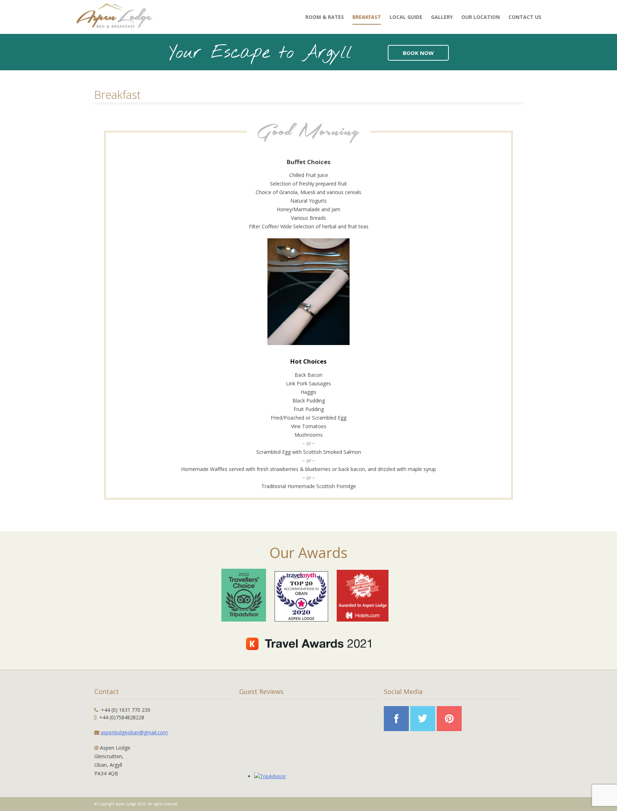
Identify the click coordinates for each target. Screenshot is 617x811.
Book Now (418, 52)
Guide (406, 17)
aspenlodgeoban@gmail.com (134, 732)
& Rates (324, 17)
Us (524, 17)
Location (480, 17)
